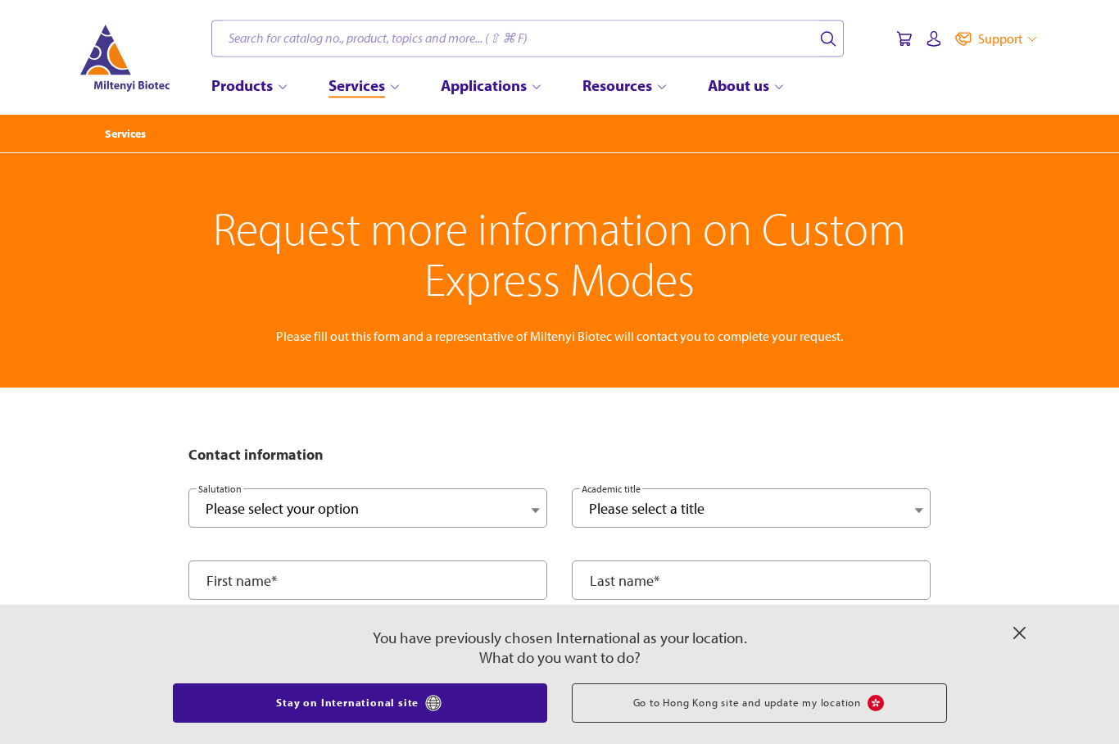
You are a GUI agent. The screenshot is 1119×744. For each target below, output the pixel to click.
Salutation (220, 489)
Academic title (611, 489)
